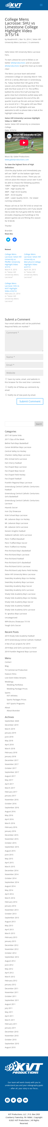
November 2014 (11, 874)
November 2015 (11, 839)
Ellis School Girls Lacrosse (16, 459)
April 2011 (9, 1016)
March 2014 (10, 898)
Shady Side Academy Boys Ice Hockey (21, 598)
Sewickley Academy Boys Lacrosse (19, 582)
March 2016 (10, 823)
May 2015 (9, 858)
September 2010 (12, 1043)
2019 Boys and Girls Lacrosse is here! (21, 648)
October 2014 (10, 878)
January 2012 (10, 984)
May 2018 (9, 740)
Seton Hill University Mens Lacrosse (20, 574)
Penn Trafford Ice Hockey (15, 546)
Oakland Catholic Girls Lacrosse (18, 535)
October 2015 (10, 843)
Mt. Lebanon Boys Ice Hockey (17, 519)
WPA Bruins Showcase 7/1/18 (17, 621)
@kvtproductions (18, 63)
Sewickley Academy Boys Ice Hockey (20, 578)
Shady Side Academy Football (17, 605)
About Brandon (13, 710)
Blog (7, 666)
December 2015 (11, 835)
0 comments (34, 42)
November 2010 (11, 1035)
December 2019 (11, 725)
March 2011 (10, 1020)
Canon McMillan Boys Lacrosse (18, 447)
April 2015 (9, 862)
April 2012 (9, 972)
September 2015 (12, 847)
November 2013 (11, 910)
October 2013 (10, 913)
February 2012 (11, 980)
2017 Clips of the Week (14, 439)
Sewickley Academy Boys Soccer (18, 586)
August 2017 (10, 776)
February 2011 (11, 1024)
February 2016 (11, 827)
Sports (7, 692)
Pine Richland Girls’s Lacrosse (17, 566)
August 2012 (10, 961)
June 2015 (9, 854)
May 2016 (9, 815)
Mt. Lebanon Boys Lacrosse (16, 523)
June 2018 (9, 737)
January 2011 (10, 1028)
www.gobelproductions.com (17, 159)
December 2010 (11, 1031)
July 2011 (9, 1008)
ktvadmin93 (12, 39)
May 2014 (9, 890)
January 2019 (10, 733)
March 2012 (10, 976)
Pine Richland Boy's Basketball (18, 550)
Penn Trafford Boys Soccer (16, 543)
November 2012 (11, 949)
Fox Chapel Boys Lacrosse (16, 467)
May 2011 (9, 1012)
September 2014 (12, 882)
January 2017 (10, 795)
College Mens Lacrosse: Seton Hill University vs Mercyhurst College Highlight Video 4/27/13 (32, 260)
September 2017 (12, 772)
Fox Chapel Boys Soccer (15, 471)
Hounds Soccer (11, 507)
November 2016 (11, 799)
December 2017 (11, 760)
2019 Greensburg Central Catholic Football (23, 640)
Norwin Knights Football (15, 531)
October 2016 (10, 803)
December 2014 (11, 870)
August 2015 (10, 851)
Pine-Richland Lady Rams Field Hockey (21, 570)
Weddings (9, 681)
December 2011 (11, 988)
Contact (8, 662)
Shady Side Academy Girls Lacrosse (20, 609)
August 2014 (10, 886)
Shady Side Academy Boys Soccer (19, 602)
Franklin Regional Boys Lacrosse (18, 482)
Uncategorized (11, 617)
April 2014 (9, 894)
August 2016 (10, 811)
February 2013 (11, 937)
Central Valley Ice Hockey (15, 451)
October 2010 (10, 1039)
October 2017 (10, 768)
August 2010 (10, 1047)
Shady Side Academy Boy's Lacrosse (20, 594)
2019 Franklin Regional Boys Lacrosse (21, 651)
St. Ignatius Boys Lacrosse (16, 613)
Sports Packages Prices (16, 699)
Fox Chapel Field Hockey (15, 474)
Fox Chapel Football (13, 478)
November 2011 (11, 992)
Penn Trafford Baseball (14, 539)
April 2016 (9, 819)
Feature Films (10, 674)
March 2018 (10, 748)
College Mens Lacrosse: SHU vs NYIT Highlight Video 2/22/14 (12, 287)
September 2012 (12, 957)
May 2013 (9, 925)
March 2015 (10, 866)
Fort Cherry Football (13, 463)
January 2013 (10, 941)
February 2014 (11, 902)
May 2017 (9, 780)
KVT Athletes (12, 695)
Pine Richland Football (14, 558)
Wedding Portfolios (15, 685)
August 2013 (10, 921)
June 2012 (9, 965)
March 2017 (10, 788)
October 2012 (10, 953)
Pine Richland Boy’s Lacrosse (17, 554)
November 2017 (11, 764)
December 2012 (11, 945)
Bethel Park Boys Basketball (16, 443)
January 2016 (10, 831)
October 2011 (10, 996)
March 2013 (10, 933)
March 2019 (10, 729)
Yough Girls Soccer (13, 625)
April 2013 (9, 929)
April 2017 (9, 784)
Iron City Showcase (13, 511)
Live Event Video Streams (15, 678)
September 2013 (12, 917)
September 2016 (12, 807)
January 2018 (10, 756)
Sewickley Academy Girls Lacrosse (19, 590)
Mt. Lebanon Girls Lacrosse (16, 527)
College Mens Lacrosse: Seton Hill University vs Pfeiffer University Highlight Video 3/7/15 (13, 260)
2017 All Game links (13, 435)
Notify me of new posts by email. (22, 395)
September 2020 (12, 721)
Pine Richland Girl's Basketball (18, 562)
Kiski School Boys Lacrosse (16, 515)
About (7, 707)
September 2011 (12, 1000)
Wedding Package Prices (17, 689)
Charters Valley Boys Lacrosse (17, 455)
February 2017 (11, 792)
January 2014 (10, 906)
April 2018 (9, 744)
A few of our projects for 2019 (17, 644)
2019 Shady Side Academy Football (20, 636)
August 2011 (10, 1004)
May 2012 (9, 969)
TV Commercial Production (16, 670)
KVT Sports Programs (16, 703)
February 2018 (11, 752)
